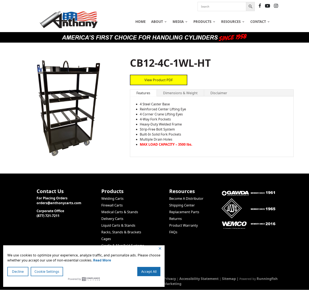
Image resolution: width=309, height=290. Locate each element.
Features (143, 93)
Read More (102, 260)
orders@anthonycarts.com (59, 203)
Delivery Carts (112, 218)
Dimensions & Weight (180, 93)
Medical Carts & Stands (119, 212)
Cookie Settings (46, 271)
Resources (231, 21)
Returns (175, 218)
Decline (18, 271)
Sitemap (229, 278)
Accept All (149, 271)
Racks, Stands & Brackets (121, 232)
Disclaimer (218, 93)
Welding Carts (112, 198)
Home (140, 21)
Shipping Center (182, 205)
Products (202, 21)
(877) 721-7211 (48, 215)
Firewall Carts (112, 205)
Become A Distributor (186, 198)
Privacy (170, 278)
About (157, 21)
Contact (258, 21)
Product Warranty (183, 225)
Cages (106, 238)
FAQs (173, 232)
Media (178, 21)
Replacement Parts (184, 212)
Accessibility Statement (199, 278)
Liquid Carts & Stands (118, 225)
